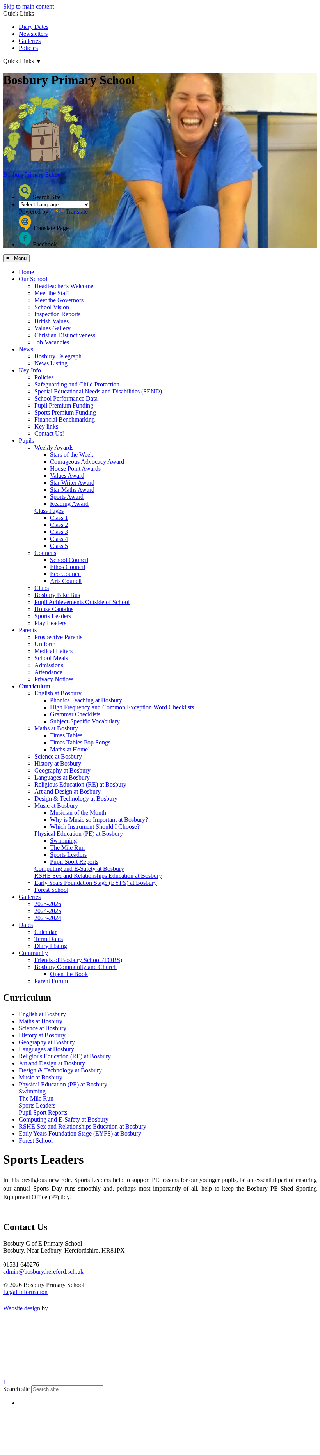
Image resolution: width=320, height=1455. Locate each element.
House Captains (53, 609)
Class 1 (59, 517)
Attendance (48, 672)
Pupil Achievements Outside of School (82, 602)
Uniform (44, 644)
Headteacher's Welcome (63, 286)
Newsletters (33, 33)
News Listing (51, 363)
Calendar (45, 932)
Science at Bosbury (58, 756)
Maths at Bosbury (56, 728)
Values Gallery (52, 328)
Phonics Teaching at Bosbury (86, 700)
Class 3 (59, 531)
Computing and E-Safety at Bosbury (79, 868)
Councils (45, 552)
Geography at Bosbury (62, 770)
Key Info (30, 370)
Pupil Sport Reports (74, 861)
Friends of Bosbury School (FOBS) (78, 960)
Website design (21, 1308)
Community (33, 953)
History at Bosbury (57, 763)
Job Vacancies (51, 342)
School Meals (51, 658)
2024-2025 (47, 910)
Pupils (26, 440)
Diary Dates (33, 26)
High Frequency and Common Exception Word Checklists (122, 707)
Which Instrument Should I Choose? (95, 826)
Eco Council (65, 574)
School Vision (51, 307)
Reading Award (69, 503)
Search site (16, 1389)
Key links (46, 426)
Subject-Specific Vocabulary (85, 721)
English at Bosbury (58, 693)
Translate (77, 211)
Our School (33, 279)
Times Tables (66, 735)
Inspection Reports (57, 314)
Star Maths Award (72, 489)
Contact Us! (49, 433)
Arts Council (66, 581)
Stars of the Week (71, 454)
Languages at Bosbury (62, 777)
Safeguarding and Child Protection (76, 384)
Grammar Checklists (75, 714)
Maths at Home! (70, 749)
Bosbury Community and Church (75, 967)
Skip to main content (28, 6)
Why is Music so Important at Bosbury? (99, 819)
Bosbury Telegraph (58, 356)
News (26, 349)
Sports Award (67, 496)
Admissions (48, 665)
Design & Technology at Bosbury (75, 798)
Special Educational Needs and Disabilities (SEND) (98, 391)
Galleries (30, 40)
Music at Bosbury (56, 805)
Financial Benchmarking (64, 419)
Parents (28, 630)
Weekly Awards (53, 447)
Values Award (67, 475)
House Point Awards (75, 468)
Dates (26, 925)
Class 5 (59, 545)
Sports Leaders (52, 616)
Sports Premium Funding (65, 412)
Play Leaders (50, 623)
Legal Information (25, 1291)
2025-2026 (47, 903)
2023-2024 (47, 917)
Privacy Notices (53, 679)
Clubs (41, 588)
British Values (51, 321)
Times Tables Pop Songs (80, 742)
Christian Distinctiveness (64, 335)
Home (26, 272)
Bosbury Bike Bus (57, 595)
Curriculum (34, 686)
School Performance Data (66, 398)
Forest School (51, 889)
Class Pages (49, 510)
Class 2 (59, 524)
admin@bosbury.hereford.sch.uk (43, 1271)
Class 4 (59, 538)
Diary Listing (50, 946)
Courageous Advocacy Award (87, 461)
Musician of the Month (78, 812)
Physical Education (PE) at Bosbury (78, 833)
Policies (28, 47)
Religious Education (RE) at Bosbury (80, 784)
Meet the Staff (51, 293)
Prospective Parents (58, 637)
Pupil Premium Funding (63, 405)
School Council (69, 559)
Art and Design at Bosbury (67, 791)
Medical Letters (53, 651)
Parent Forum (51, 981)
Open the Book (69, 974)
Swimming (63, 840)
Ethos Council (67, 567)
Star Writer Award (72, 482)
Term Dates (48, 939)
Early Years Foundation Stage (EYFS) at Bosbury (95, 882)
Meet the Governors (59, 300)
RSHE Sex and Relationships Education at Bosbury (98, 875)
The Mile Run (67, 847)
